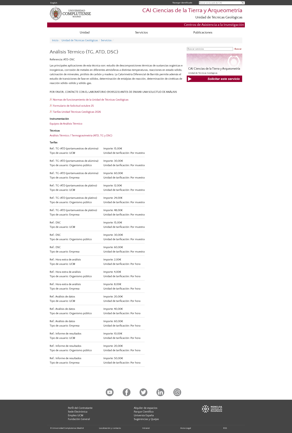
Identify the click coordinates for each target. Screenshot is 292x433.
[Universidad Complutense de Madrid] (77, 19)
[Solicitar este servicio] (214, 81)
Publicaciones (202, 32)
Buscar (238, 49)
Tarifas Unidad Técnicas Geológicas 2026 (76, 111)
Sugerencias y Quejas (146, 419)
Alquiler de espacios (145, 408)
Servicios (141, 32)
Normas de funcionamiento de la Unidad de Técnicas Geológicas (90, 99)
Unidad (85, 32)
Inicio (55, 40)
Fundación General (79, 419)
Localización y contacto (110, 428)
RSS (225, 428)
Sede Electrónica (77, 411)
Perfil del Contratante (80, 408)
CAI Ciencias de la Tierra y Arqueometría (192, 10)
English (53, 2)
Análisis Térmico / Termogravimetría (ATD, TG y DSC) (81, 135)
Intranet (146, 428)
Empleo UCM (75, 415)
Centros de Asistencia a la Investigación (214, 25)
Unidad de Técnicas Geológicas (218, 17)
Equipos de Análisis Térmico (66, 123)
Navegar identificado (182, 2)
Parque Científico (144, 411)
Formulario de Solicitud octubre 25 (73, 105)
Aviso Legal (185, 428)
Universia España (144, 415)
